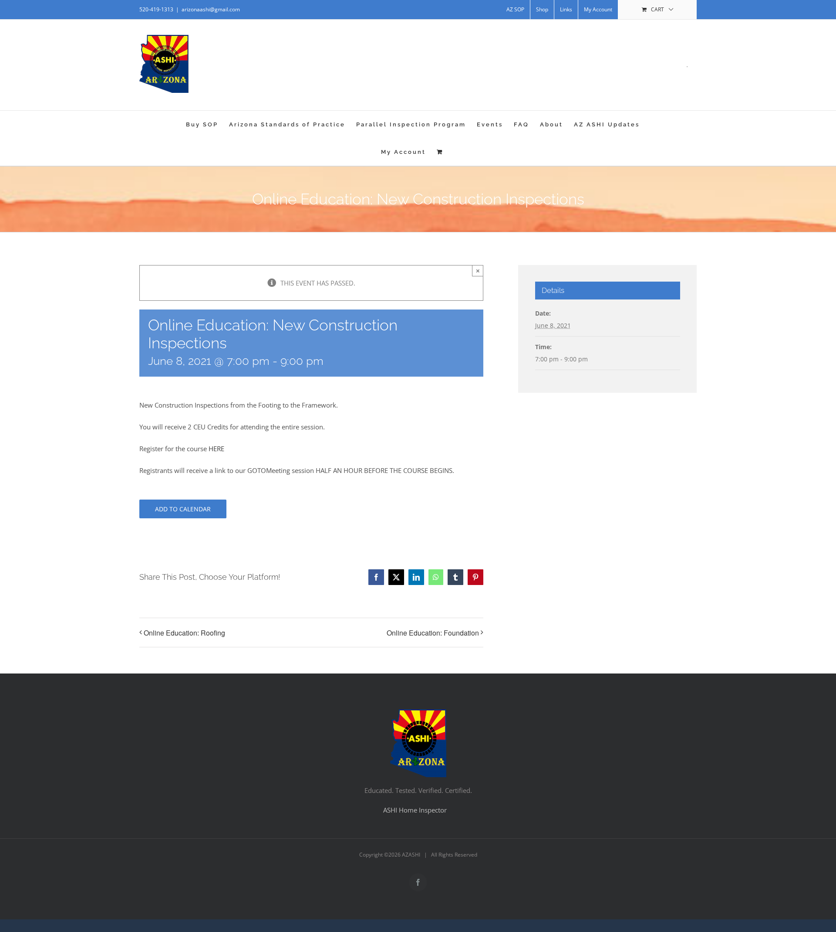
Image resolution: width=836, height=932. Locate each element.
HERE (216, 448)
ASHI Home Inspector (415, 810)
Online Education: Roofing (184, 633)
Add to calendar (183, 509)
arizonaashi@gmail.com (211, 9)
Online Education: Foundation (433, 633)
